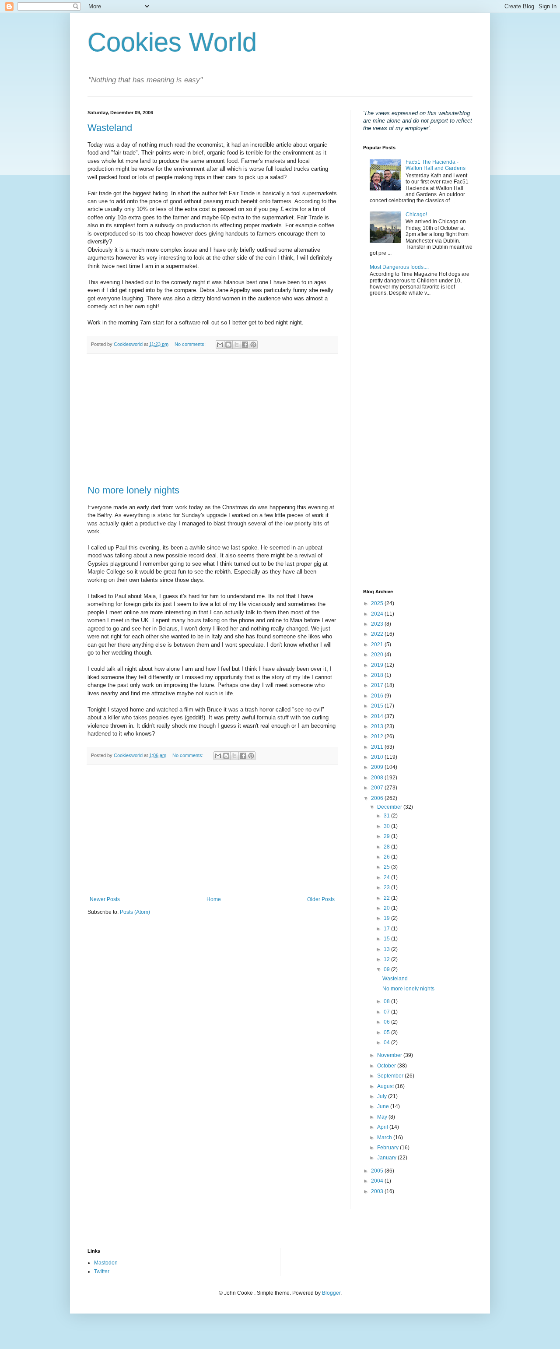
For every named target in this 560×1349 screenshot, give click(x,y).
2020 (378, 655)
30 (387, 826)
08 (387, 1001)
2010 (378, 757)
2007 (378, 788)
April (383, 1127)
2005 (378, 1171)
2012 (378, 736)
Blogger (331, 1293)
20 (387, 908)
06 (387, 1022)
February (388, 1148)
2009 (378, 767)
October (387, 1066)
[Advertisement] (212, 419)
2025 (378, 603)
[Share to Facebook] (245, 344)
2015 (378, 706)
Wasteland (110, 127)
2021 (378, 644)
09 (387, 969)
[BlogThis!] (228, 344)
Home (213, 899)
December (390, 807)
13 (387, 949)
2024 (378, 614)
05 (387, 1032)
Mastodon (106, 1263)
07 (387, 1012)
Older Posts (321, 899)
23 (387, 887)
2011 (378, 747)
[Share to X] (236, 344)
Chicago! (416, 214)
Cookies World (172, 42)
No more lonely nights (133, 490)
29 (387, 836)
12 (387, 959)
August (386, 1086)
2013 (378, 726)
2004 (378, 1181)
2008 (378, 778)
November (390, 1055)
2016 (378, 696)
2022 (378, 634)
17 (387, 929)
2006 (378, 798)
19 (387, 918)
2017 (378, 685)
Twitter (101, 1271)
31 (387, 816)
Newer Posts (105, 899)
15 (387, 939)
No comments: (191, 344)
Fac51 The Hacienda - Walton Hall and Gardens (436, 165)
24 (387, 877)
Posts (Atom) (135, 912)
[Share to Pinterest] (253, 344)
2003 (378, 1191)
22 (387, 898)
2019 (378, 665)
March (385, 1137)
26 (387, 857)
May (382, 1117)
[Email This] (220, 344)
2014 (378, 716)
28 (387, 847)
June (383, 1106)
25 (387, 867)
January (387, 1158)
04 (387, 1042)
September (391, 1076)
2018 (378, 675)
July (382, 1096)
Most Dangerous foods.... (399, 267)
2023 (378, 624)
